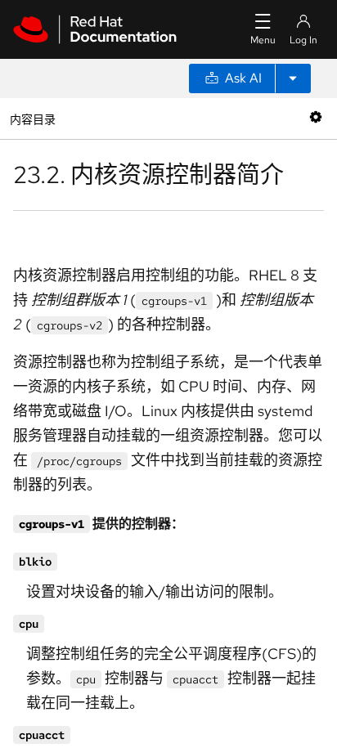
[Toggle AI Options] (293, 78)
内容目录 (32, 118)
